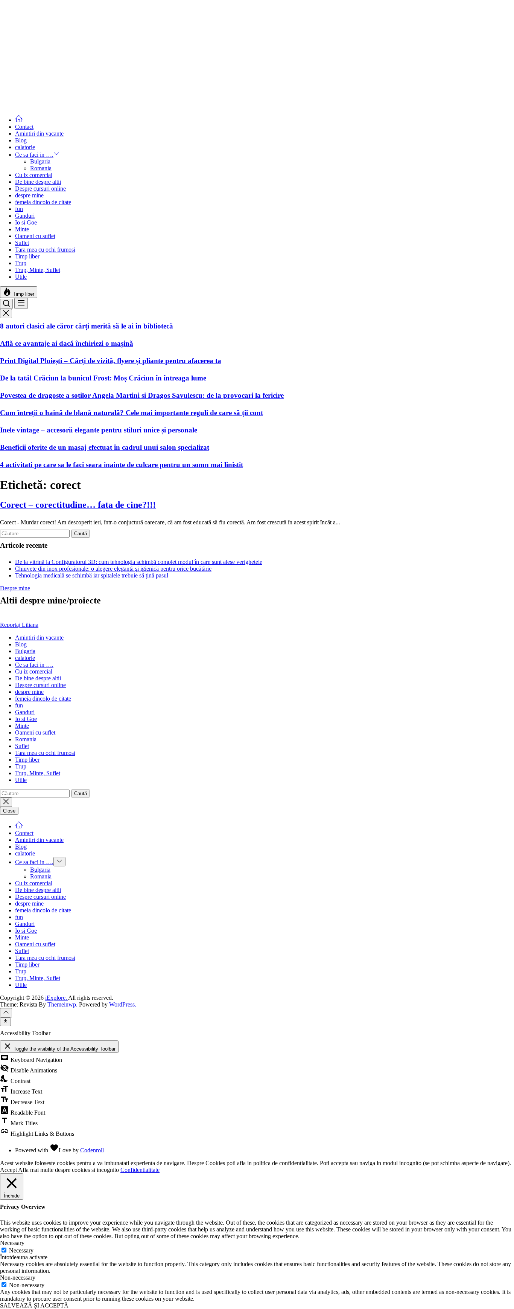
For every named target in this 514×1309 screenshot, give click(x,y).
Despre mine (15, 588)
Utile (21, 276)
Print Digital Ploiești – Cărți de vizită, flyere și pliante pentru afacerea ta (110, 361)
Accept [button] (8, 1170)
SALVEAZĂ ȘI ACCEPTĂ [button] (34, 1305)
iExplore (10, 3)
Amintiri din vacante (39, 133)
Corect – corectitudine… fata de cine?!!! (78, 505)
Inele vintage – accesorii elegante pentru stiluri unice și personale (98, 430)
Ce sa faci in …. (34, 154)
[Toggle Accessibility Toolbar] (5, 1021)
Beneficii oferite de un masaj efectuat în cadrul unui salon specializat (104, 447)
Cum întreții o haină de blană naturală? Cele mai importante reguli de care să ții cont (131, 413)
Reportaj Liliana (19, 625)
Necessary (21, 1250)
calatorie (25, 147)
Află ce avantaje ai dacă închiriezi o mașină (66, 343)
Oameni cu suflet (35, 236)
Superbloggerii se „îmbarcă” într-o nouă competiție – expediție (96, 101)
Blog (21, 140)
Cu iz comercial (33, 175)
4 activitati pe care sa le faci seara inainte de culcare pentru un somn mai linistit (121, 465)
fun (19, 209)
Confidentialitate (140, 1170)
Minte (22, 229)
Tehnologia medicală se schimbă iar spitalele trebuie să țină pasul (91, 575)
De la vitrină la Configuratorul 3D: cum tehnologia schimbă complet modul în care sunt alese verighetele (138, 562)
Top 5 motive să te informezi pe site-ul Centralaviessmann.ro (92, 32)
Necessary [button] (12, 1243)
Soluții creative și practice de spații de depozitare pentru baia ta (97, 66)
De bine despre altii (38, 182)
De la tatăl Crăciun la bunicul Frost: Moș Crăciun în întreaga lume (103, 378)
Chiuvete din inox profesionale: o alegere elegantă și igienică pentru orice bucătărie (113, 568)
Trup (20, 263)
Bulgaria (40, 161)
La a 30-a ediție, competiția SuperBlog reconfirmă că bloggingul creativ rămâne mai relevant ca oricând (160, 49)
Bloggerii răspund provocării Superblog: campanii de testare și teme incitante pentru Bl (134, 84)
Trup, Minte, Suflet (37, 270)
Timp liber (27, 256)
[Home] (19, 120)
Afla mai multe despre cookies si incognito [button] (68, 1170)
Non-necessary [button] (17, 1277)
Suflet (22, 243)
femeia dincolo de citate (43, 202)
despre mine (29, 195)
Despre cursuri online (40, 188)
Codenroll (92, 1150)
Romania (41, 168)
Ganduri (25, 215)
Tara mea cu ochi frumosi (45, 249)
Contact (24, 127)
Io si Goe (26, 222)
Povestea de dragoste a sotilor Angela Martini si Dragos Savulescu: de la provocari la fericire (142, 395)
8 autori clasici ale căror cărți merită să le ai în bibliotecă (86, 326)
